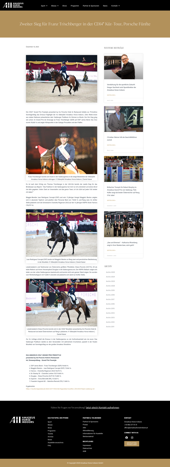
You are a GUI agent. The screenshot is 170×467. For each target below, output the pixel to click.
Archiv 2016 (110, 304)
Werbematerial (88, 436)
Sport (43, 6)
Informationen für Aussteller (93, 433)
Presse (85, 424)
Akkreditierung (88, 430)
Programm (75, 6)
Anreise (50, 436)
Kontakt (114, 6)
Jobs (84, 427)
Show (64, 6)
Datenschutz (87, 448)
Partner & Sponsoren (91, 6)
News (105, 6)
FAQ (49, 445)
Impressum (87, 445)
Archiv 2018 (110, 295)
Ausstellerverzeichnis (55, 442)
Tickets (50, 433)
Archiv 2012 (110, 322)
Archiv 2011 (110, 326)
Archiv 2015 (110, 308)
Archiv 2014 (110, 313)
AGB (84, 451)
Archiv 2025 (110, 272)
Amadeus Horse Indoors (133, 422)
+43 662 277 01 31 (130, 425)
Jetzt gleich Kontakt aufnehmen (102, 407)
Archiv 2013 (110, 317)
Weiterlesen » (111, 95)
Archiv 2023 (110, 281)
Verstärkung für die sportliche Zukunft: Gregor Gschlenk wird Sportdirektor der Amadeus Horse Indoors (121, 87)
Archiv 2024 (110, 277)
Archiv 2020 (110, 286)
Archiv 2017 (110, 299)
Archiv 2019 (110, 290)
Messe (53, 6)
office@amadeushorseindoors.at (136, 427)
